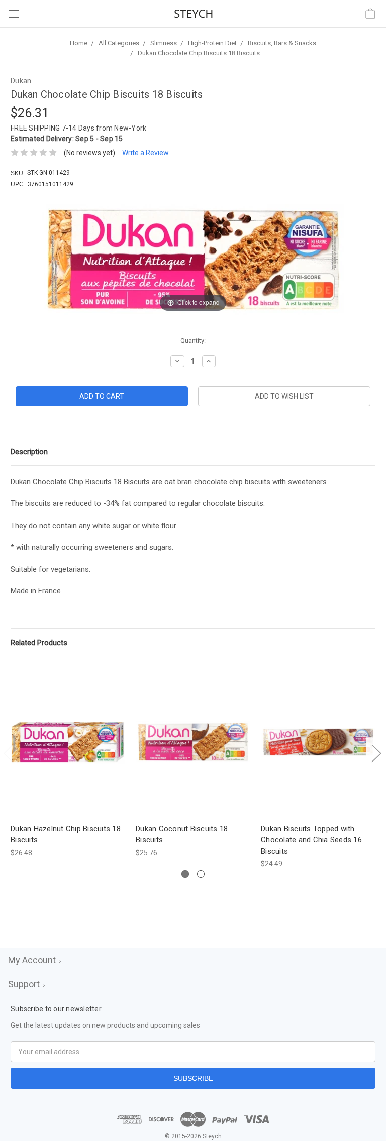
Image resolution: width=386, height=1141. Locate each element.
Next (376, 753)
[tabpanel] (68, 762)
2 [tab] (201, 874)
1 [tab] (185, 874)
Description (29, 451)
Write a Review (145, 153)
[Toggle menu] (14, 14)
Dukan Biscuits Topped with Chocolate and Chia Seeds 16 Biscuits (311, 840)
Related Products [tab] (39, 642)
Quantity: (193, 340)
